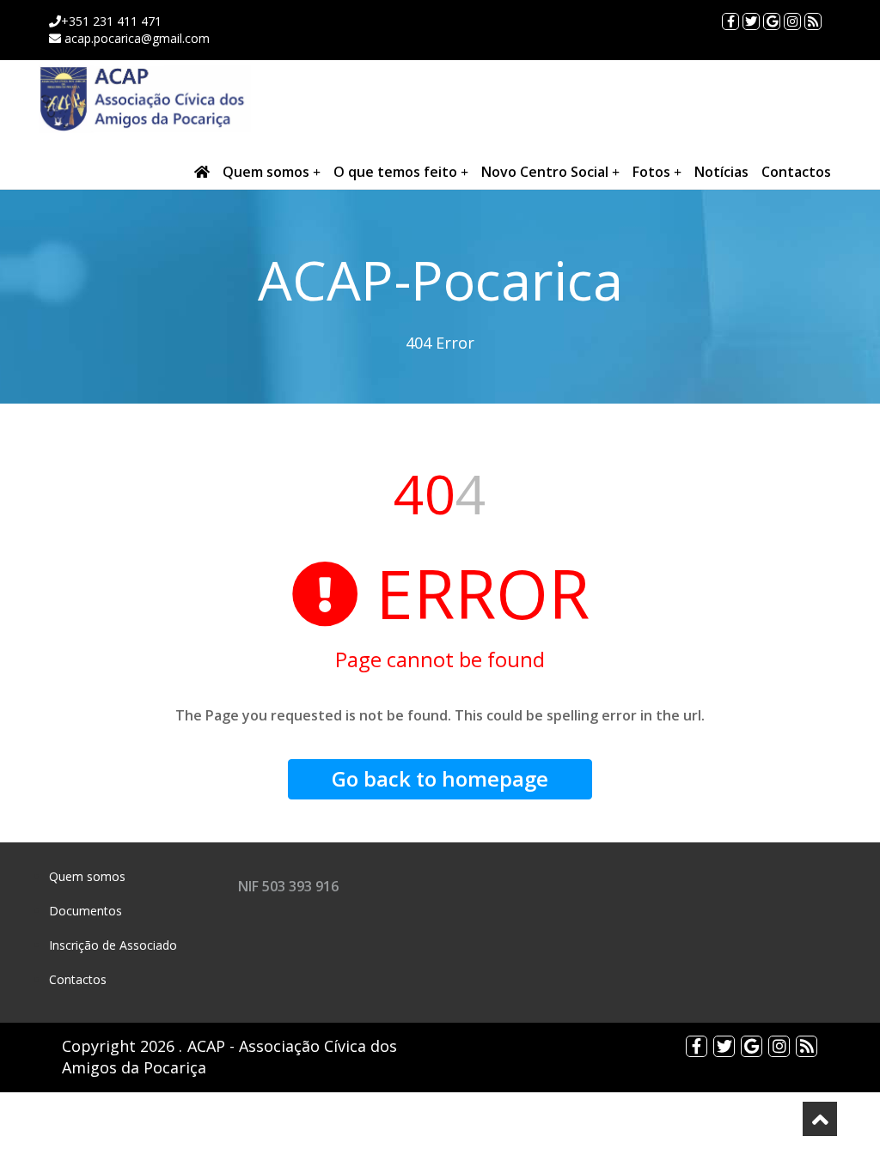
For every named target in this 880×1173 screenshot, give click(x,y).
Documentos (85, 911)
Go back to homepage (440, 778)
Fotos (653, 171)
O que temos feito (397, 171)
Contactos (796, 171)
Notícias (721, 171)
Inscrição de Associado (113, 945)
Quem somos (268, 171)
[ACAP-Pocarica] (143, 98)
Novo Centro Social (546, 171)
